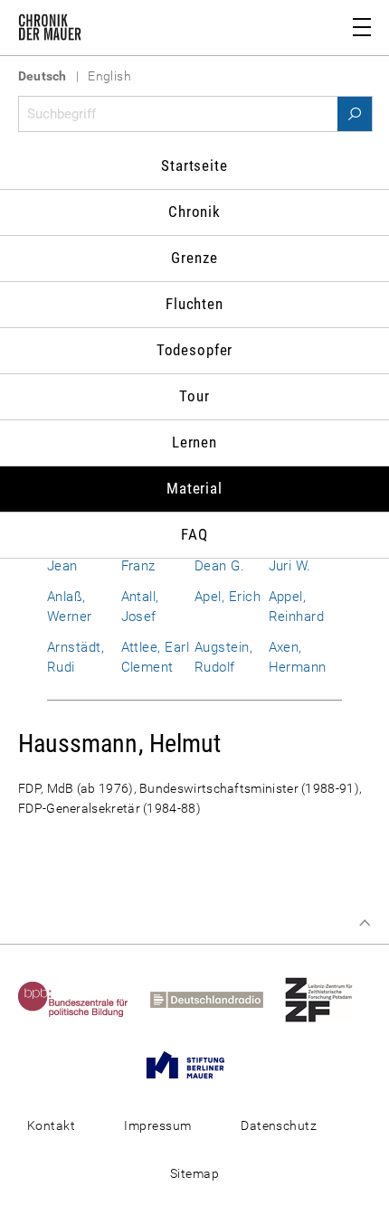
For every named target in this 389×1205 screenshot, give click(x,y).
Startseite (194, 165)
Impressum (157, 1125)
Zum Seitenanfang (364, 923)
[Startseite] (49, 31)
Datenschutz (279, 1125)
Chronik (194, 211)
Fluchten (194, 304)
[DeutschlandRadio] (215, 998)
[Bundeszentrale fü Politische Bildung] (82, 998)
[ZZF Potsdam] (328, 998)
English (109, 76)
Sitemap (194, 1173)
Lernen (194, 442)
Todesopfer (195, 350)
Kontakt (51, 1125)
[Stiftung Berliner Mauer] (194, 1063)
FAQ (194, 534)
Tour (194, 396)
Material (194, 488)
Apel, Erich (227, 596)
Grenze (194, 258)
